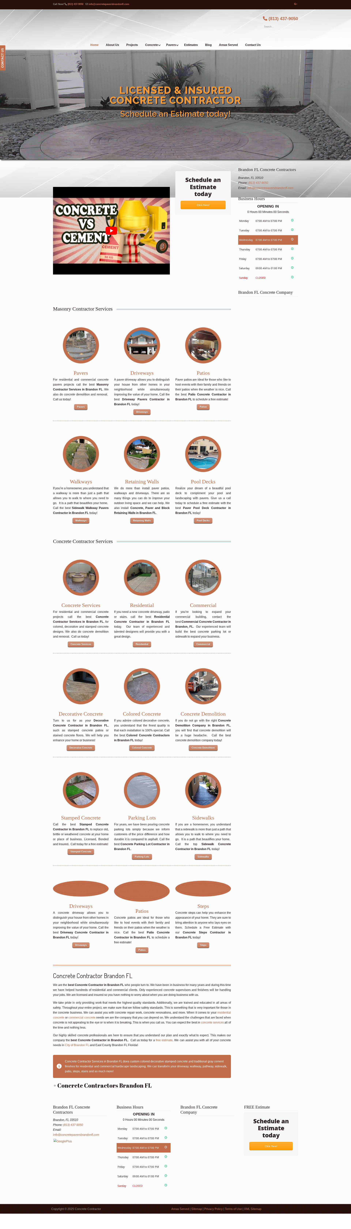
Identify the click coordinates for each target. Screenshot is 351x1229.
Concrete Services (80, 605)
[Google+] (296, 4)
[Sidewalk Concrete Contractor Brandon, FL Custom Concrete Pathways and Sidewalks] (203, 790)
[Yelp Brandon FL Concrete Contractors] (81, 790)
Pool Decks (203, 481)
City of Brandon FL (77, 1045)
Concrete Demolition (203, 714)
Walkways (81, 481)
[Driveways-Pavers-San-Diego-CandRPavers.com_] (142, 345)
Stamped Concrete (81, 818)
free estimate (164, 1040)
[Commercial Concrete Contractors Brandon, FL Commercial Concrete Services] (203, 578)
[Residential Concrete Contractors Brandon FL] (81, 578)
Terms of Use (233, 1209)
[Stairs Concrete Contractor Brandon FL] (142, 686)
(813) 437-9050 (75, 4)
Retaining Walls (142, 481)
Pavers (81, 373)
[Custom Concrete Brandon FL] (142, 790)
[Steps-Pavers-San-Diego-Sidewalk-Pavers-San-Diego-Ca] (81, 454)
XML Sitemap (252, 1209)
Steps (203, 906)
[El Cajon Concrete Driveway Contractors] (81, 889)
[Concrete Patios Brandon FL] (81, 686)
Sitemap (196, 1209)
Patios (203, 373)
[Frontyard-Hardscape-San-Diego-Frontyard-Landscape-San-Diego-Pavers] (81, 345)
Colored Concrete (142, 714)
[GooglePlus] (63, 1141)
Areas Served (180, 1209)
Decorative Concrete (81, 714)
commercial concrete (81, 1017)
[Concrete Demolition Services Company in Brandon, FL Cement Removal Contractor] (203, 686)
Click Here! (203, 205)
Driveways (142, 373)
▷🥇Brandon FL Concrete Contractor (175, 25)
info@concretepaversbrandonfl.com (109, 4)
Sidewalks (203, 818)
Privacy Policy (213, 1209)
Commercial (203, 605)
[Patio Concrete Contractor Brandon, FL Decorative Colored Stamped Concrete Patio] (142, 891)
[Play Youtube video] (111, 230)
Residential (142, 605)
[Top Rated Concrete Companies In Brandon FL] (142, 578)
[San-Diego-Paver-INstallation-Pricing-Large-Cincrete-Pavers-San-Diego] (203, 454)
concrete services (212, 1022)
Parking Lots (142, 818)
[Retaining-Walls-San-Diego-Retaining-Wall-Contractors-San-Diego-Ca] (142, 454)
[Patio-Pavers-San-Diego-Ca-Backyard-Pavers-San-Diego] (203, 345)
